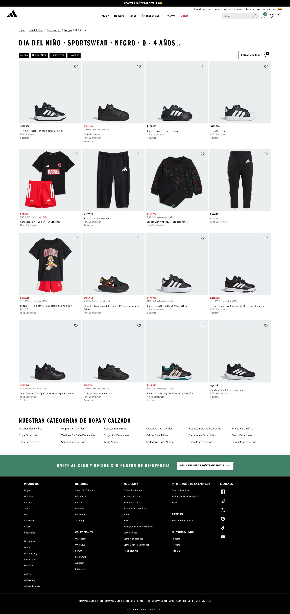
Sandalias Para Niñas (73, 442)
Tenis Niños (111, 442)
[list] (128, 55)
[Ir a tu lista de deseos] (271, 16)
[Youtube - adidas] (243, 537)
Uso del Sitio (193, 601)
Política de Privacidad (156, 601)
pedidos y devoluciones (233, 9)
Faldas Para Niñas (157, 435)
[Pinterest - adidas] (243, 519)
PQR (209, 601)
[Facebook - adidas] (243, 492)
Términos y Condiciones (91, 601)
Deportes (170, 16)
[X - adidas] (243, 510)
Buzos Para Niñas (241, 435)
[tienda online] (12, 14)
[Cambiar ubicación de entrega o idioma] (279, 9)
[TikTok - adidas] (243, 528)
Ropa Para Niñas (29, 435)
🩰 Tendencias (150, 16)
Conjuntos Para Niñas (116, 435)
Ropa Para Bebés (29, 442)
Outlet (184, 16)
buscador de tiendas (203, 9)
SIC (203, 601)
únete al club (269, 9)
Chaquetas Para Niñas (159, 428)
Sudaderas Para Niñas (159, 442)
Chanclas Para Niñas (201, 442)
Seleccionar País (177, 601)
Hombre (119, 16)
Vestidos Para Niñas (30, 428)
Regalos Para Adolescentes (205, 428)
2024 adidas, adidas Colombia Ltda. (145, 609)
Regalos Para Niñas (73, 428)
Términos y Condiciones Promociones (124, 601)
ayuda (217, 9)
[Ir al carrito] (279, 16)
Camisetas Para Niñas (244, 442)
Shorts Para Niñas (242, 428)
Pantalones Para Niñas (202, 435)
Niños (132, 16)
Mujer (105, 16)
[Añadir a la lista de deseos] (76, 67)
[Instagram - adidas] (243, 501)
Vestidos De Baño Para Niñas (78, 435)
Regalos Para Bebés (116, 428)
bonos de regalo (253, 9)
